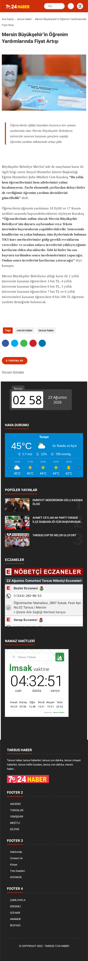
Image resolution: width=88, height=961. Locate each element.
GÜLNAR (15, 912)
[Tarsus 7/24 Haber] (18, 9)
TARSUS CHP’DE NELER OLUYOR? (54, 535)
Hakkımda (16, 851)
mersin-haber (25, 330)
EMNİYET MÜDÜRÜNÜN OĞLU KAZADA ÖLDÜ (58, 502)
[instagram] (50, 953)
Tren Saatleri (17, 870)
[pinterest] (33, 343)
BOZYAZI (15, 925)
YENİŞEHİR (16, 816)
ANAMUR (15, 919)
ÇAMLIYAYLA (17, 900)
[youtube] (56, 953)
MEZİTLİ (15, 822)
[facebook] (5, 343)
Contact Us (16, 858)
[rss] (63, 953)
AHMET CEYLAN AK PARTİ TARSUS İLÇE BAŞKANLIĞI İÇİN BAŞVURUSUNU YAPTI (57, 520)
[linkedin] (42, 343)
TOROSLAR (16, 810)
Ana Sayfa (8, 19)
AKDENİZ (15, 803)
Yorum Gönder (13, 372)
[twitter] (14, 343)
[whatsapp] (23, 343)
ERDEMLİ (15, 906)
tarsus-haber (24, 19)
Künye (13, 864)
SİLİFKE (14, 829)
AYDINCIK (16, 877)
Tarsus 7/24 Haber (57, 946)
